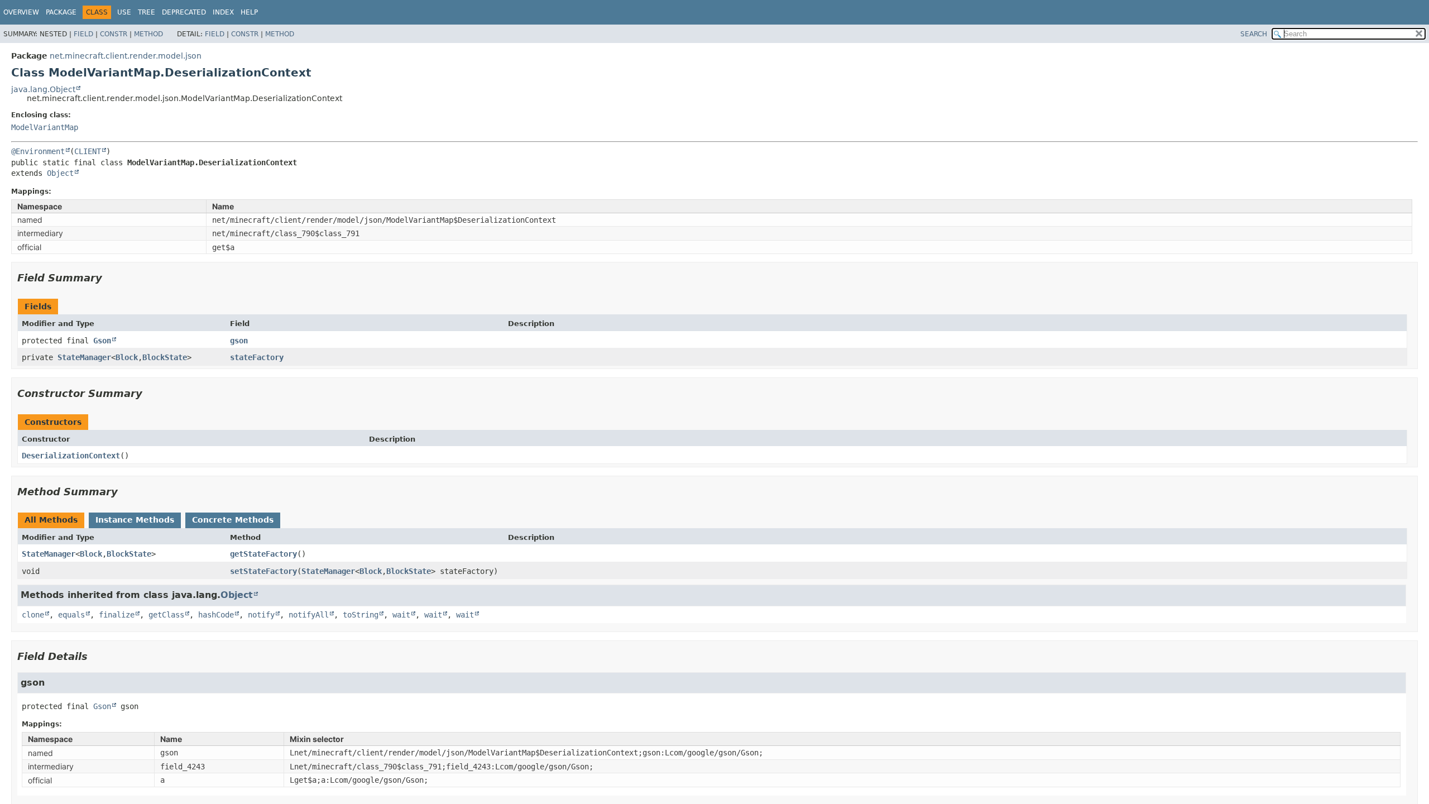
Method (148, 34)
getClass (166, 614)
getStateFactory (263, 553)
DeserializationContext (71, 455)
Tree (146, 12)
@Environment (38, 151)
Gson (102, 340)
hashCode (216, 614)
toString (360, 614)
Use (124, 12)
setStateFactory (263, 571)
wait (401, 614)
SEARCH (1253, 34)
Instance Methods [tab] (134, 519)
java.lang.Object (43, 89)
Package (61, 12)
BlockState (164, 357)
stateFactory (257, 357)
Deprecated (184, 12)
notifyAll (309, 614)
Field (83, 34)
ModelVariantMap (44, 127)
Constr (113, 34)
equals (71, 614)
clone (33, 614)
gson (239, 340)
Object (60, 173)
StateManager (84, 357)
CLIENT (87, 151)
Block (127, 357)
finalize (117, 614)
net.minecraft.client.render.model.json (126, 55)
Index (223, 12)
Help (249, 12)
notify (261, 614)
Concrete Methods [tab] (233, 519)
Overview (21, 12)
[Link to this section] (110, 278)
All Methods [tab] (51, 519)
